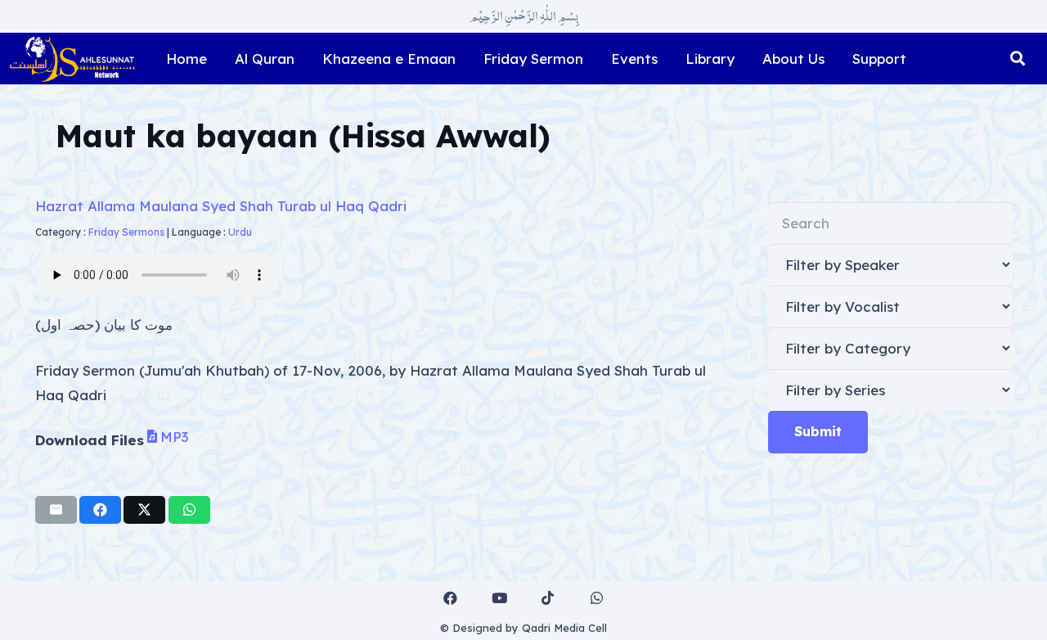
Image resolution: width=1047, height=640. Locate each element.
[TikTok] (548, 598)
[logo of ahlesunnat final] (72, 58)
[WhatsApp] (596, 598)
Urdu (240, 232)
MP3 (174, 436)
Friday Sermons (126, 232)
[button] (1017, 59)
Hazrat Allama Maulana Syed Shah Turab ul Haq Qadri (221, 205)
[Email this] (56, 510)
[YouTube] (499, 598)
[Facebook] (451, 598)
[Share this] (100, 510)
